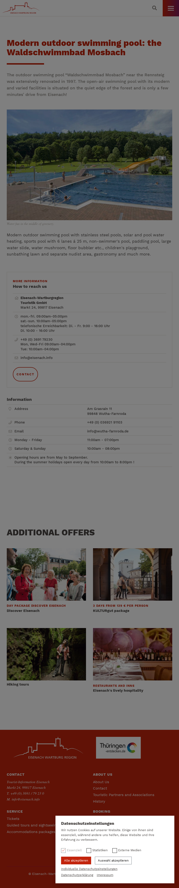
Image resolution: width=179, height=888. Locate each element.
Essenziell (74, 850)
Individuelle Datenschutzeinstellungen (89, 869)
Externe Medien (129, 850)
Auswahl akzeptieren (113, 860)
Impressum (105, 875)
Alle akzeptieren (76, 860)
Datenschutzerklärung (77, 875)
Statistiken (100, 850)
